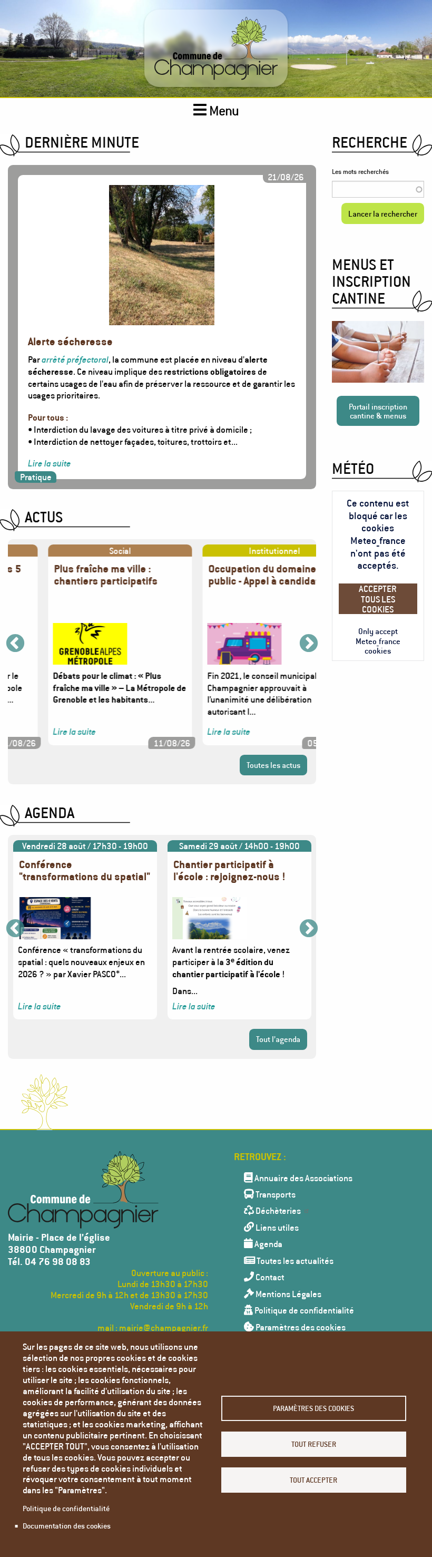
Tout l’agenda (278, 1039)
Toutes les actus (273, 765)
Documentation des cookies (67, 1525)
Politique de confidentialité (66, 1508)
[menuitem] (324, 1177)
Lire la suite (49, 463)
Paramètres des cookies (313, 1408)
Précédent (15, 644)
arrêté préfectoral (75, 359)
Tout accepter (313, 1479)
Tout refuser (313, 1443)
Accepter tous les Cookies (378, 598)
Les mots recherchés (360, 172)
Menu (223, 111)
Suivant (308, 644)
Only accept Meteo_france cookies (378, 640)
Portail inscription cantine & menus (378, 411)
